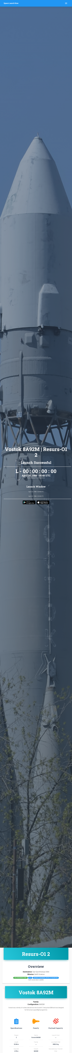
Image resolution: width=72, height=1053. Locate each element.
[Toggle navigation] (66, 3)
